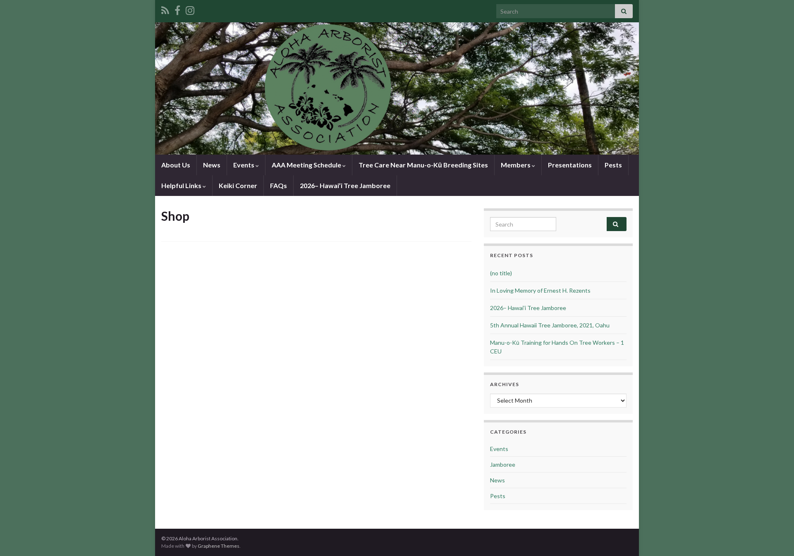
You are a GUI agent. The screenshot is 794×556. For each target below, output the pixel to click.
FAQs (278, 185)
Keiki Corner (238, 185)
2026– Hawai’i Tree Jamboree (345, 185)
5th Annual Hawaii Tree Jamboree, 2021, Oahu (550, 325)
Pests (613, 165)
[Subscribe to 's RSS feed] (165, 9)
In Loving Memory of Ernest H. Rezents (540, 290)
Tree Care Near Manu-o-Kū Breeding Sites (423, 165)
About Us (175, 165)
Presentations (570, 165)
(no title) (501, 273)
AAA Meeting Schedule (307, 165)
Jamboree (502, 464)
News (211, 165)
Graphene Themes (218, 546)
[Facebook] (177, 9)
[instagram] (190, 9)
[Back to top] (775, 537)
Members (516, 165)
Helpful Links (182, 185)
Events (244, 165)
